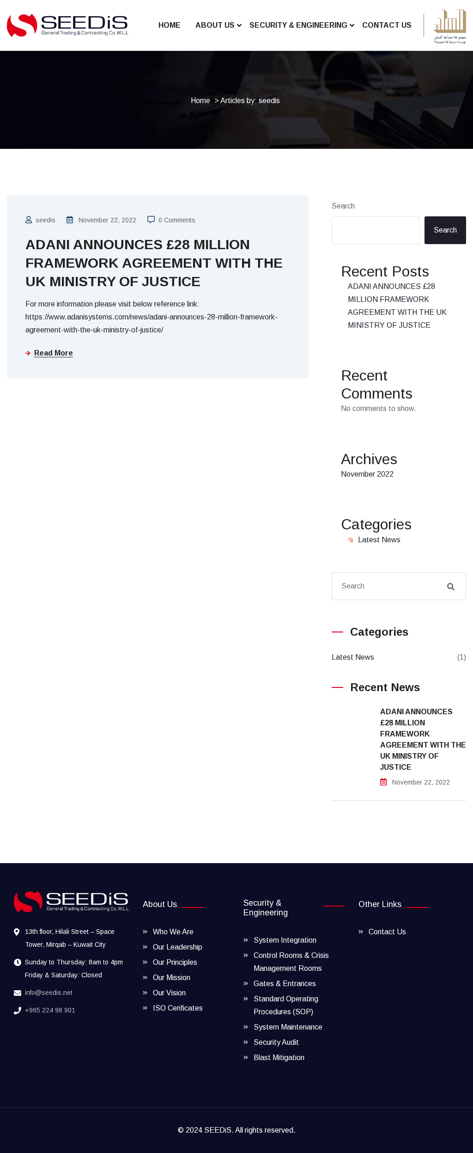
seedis (45, 220)
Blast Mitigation (279, 1057)
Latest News (379, 540)
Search (343, 206)
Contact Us (387, 25)
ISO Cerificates (178, 1008)
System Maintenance (288, 1027)
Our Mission (171, 977)
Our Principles (175, 962)
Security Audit (276, 1042)
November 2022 (367, 474)
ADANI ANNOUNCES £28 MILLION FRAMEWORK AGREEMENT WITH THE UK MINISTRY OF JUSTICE (154, 263)
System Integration (285, 940)
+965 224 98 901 (50, 1010)
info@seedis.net (49, 992)
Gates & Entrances (285, 983)
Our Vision (169, 993)
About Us (215, 25)
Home (169, 25)
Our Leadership (177, 947)
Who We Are (173, 932)
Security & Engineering (298, 25)
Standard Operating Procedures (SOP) (286, 1005)
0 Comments (176, 220)
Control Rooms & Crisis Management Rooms (291, 961)
